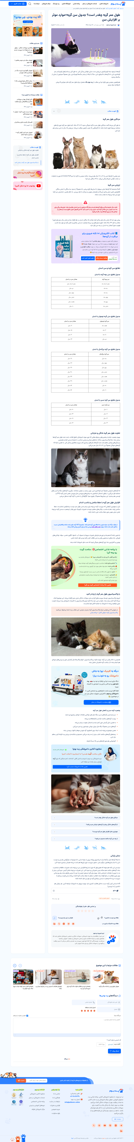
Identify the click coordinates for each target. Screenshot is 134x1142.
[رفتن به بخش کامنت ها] (55, 918)
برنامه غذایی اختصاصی (38, 1101)
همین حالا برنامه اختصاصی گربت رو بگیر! (97, 585)
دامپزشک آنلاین (103, 4)
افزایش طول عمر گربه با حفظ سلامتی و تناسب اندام (28, 156)
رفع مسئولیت (56, 1113)
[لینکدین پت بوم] (121, 1131)
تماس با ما (56, 1094)
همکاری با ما (56, 1098)
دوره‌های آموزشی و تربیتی (37, 1105)
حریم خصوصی (55, 1109)
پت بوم (122, 8)
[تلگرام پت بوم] (121, 1125)
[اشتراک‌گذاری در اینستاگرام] (63, 923)
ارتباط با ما (36, 4)
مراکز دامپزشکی (46, 4)
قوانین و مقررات (22, 1016)
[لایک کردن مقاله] (102, 918)
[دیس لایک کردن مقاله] (98, 918)
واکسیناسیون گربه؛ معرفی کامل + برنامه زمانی (104, 613)
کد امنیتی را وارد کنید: (114, 1040)
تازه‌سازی (110, 1045)
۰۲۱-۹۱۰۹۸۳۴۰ (75, 1096)
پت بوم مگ (56, 4)
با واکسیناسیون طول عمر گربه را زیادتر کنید (26, 163)
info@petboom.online (72, 1102)
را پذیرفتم (19, 1016)
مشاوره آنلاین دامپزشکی (37, 1094)
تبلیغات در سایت (54, 1101)
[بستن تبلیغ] (41, 13)
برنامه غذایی (76, 4)
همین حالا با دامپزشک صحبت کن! (77, 767)
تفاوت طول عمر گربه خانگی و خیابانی (28, 150)
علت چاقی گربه (96, 527)
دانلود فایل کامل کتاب (88, 258)
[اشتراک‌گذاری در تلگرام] (68, 923)
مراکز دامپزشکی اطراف (38, 1109)
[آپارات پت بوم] (99, 1125)
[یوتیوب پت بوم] (105, 1125)
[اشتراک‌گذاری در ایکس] (59, 923)
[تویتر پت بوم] (94, 1125)
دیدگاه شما (117, 1016)
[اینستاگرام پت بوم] (116, 1125)
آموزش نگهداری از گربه (111, 8)
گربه (118, 8)
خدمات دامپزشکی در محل (89, 4)
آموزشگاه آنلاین (66, 4)
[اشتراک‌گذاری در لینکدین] (54, 923)
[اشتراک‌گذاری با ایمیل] (73, 923)
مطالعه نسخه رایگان (101, 258)
